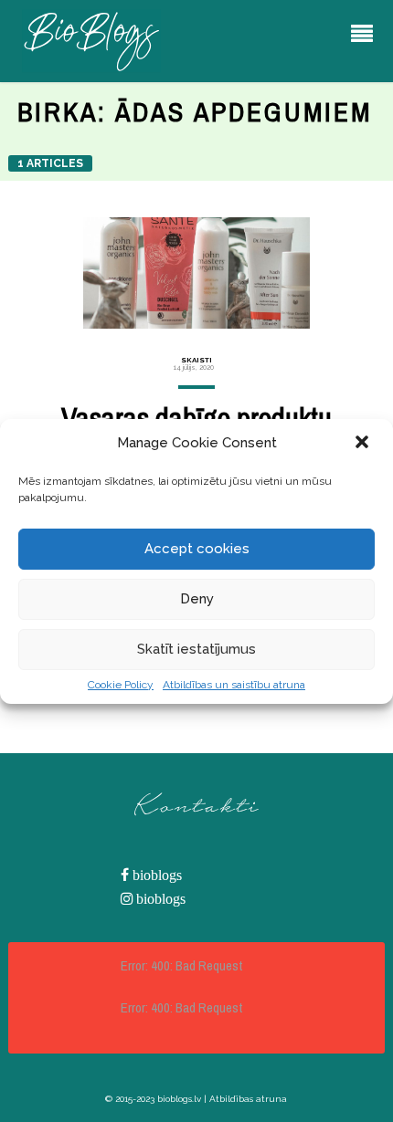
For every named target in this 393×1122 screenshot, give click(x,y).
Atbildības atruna (248, 1099)
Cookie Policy (121, 684)
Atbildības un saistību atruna (234, 684)
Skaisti (196, 359)
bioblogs (155, 875)
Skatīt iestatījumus (196, 649)
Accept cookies (197, 548)
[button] (364, 444)
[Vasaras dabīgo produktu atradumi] (197, 273)
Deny (197, 599)
